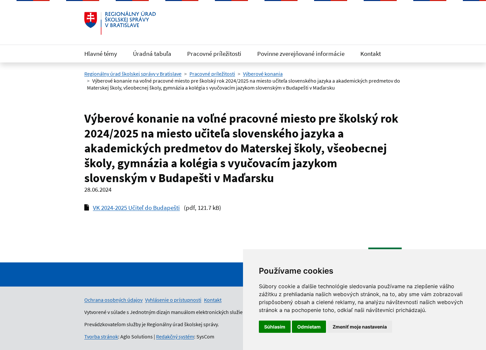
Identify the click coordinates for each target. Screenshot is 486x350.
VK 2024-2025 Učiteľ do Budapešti (136, 208)
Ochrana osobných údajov (113, 299)
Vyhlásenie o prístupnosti (173, 299)
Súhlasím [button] (274, 327)
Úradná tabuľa (152, 54)
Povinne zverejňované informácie (300, 54)
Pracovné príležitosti (214, 54)
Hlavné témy (100, 54)
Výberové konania (263, 73)
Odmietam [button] (309, 327)
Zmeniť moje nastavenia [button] (360, 327)
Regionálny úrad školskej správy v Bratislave (133, 73)
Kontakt (370, 54)
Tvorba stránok (101, 336)
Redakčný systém (175, 336)
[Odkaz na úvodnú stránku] (120, 23)
